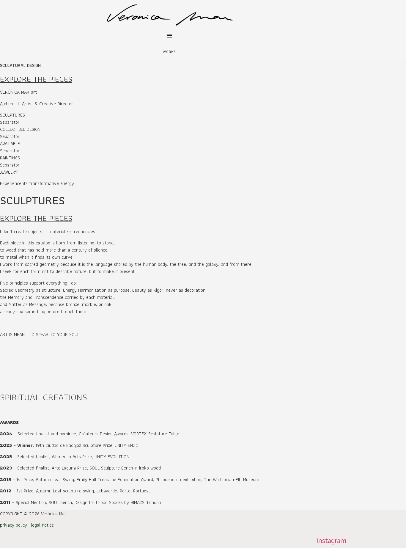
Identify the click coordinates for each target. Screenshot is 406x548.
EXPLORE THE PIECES (36, 79)
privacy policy (13, 525)
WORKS (169, 51)
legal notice (42, 525)
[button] (169, 36)
